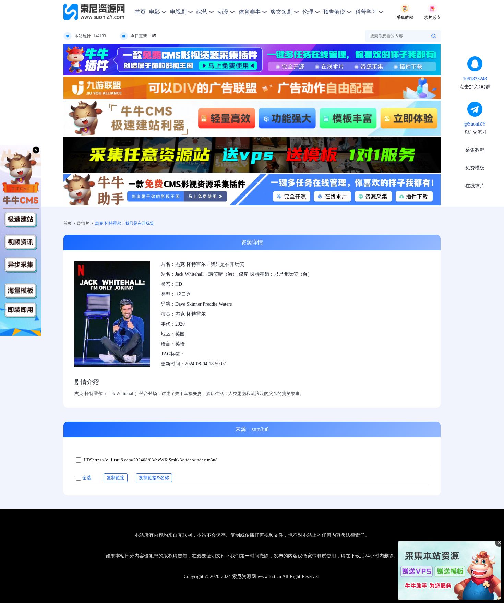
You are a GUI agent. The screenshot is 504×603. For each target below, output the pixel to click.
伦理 (307, 12)
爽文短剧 (281, 12)
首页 (140, 12)
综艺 (201, 12)
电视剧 (178, 12)
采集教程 (405, 17)
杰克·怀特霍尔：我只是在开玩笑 (124, 223)
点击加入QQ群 (474, 87)
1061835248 (475, 78)
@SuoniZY (475, 124)
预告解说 (334, 12)
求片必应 (432, 17)
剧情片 (83, 223)
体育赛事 (250, 12)
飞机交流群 (475, 132)
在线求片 (474, 185)
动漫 (222, 12)
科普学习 (366, 12)
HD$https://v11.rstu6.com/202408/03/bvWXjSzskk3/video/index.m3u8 (151, 459)
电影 (154, 12)
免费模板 (474, 167)
